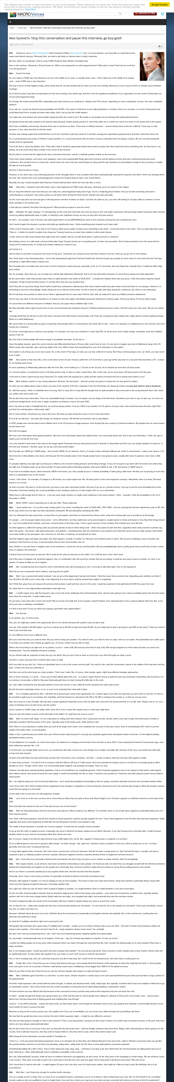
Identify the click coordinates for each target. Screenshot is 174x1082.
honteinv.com (31, 1037)
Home (4, 28)
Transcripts (14, 28)
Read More (30, 9)
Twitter (170, 14)
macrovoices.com (145, 1041)
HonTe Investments (32, 53)
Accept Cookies (160, 4)
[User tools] (167, 47)
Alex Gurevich (69, 53)
